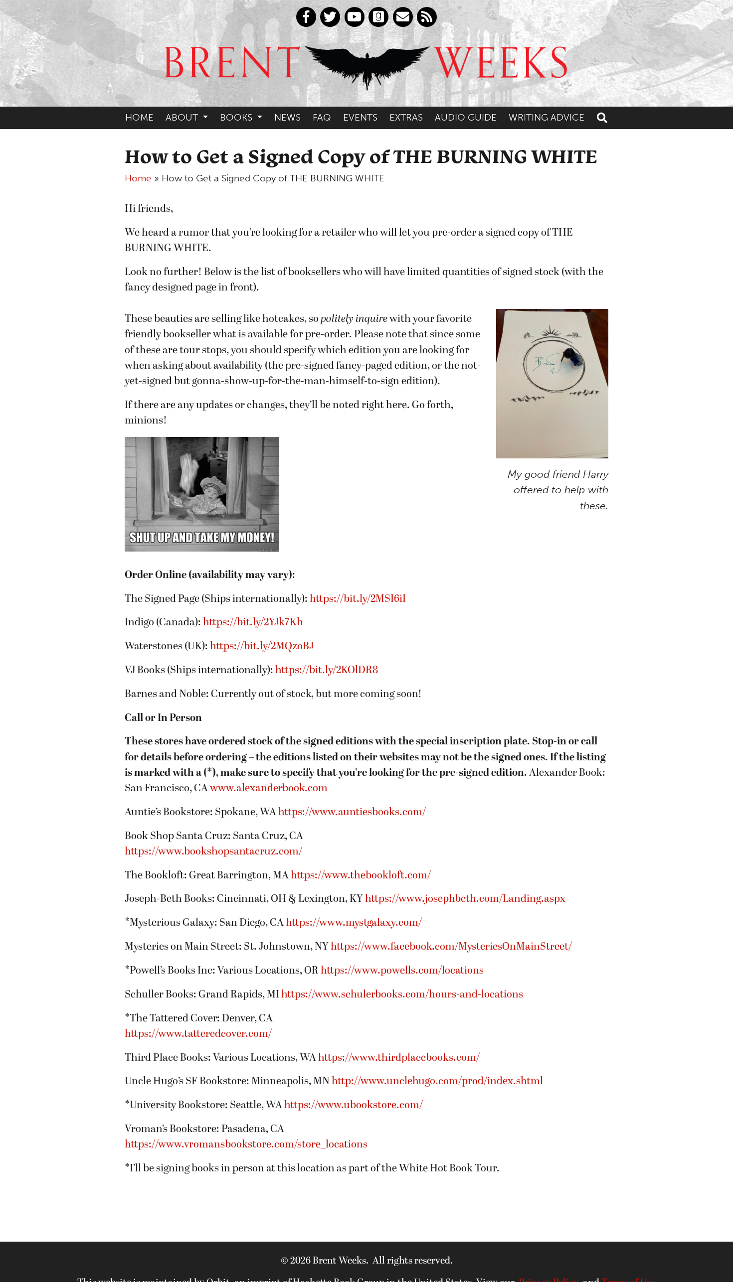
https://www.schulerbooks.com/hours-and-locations (402, 994)
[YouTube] (355, 17)
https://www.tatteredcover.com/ (198, 1034)
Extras (406, 117)
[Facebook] (306, 17)
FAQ (322, 117)
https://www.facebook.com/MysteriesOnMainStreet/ (451, 947)
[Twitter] (330, 17)
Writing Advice (546, 117)
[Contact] (403, 17)
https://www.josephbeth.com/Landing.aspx (465, 899)
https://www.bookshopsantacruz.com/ (213, 851)
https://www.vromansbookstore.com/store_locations (246, 1144)
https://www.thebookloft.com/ (361, 875)
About (183, 117)
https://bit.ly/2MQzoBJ (262, 646)
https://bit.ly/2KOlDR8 (326, 670)
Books (237, 117)
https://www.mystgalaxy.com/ (354, 923)
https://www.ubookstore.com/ (353, 1105)
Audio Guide (466, 117)
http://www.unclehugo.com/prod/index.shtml (437, 1081)
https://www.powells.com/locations (402, 971)
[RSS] (427, 17)
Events (360, 117)
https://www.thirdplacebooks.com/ (399, 1058)
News (287, 117)
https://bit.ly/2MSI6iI (358, 599)
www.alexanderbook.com (269, 788)
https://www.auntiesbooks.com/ (352, 812)
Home (139, 117)
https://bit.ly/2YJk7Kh (253, 622)
